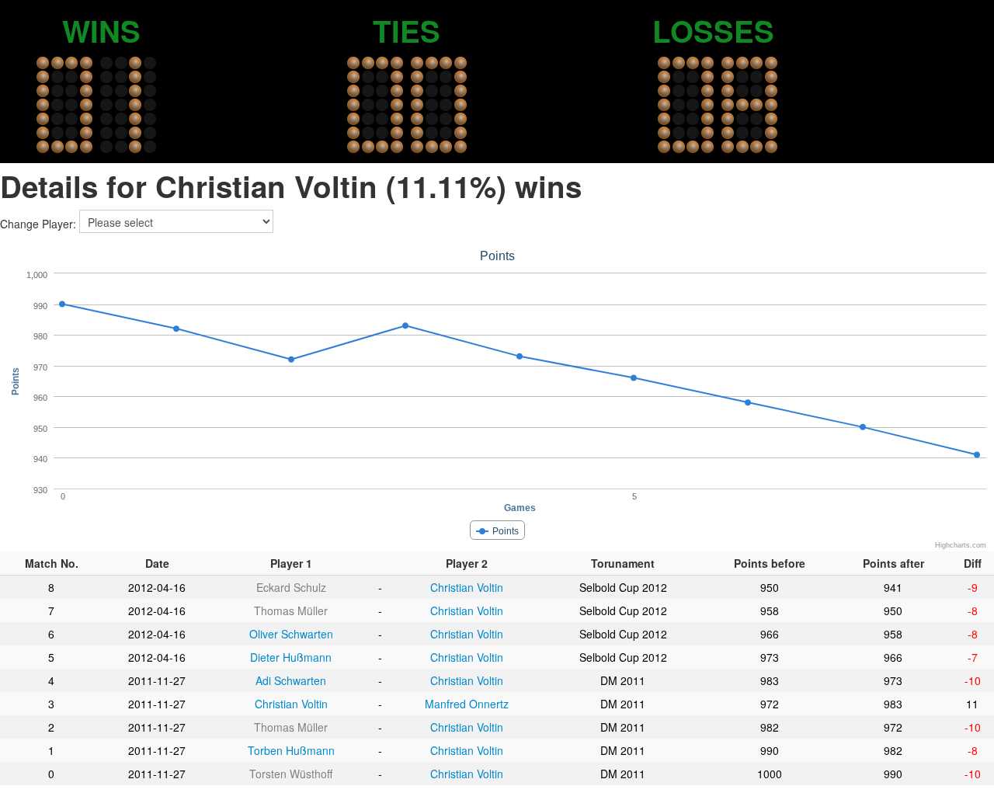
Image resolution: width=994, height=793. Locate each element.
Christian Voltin (466, 587)
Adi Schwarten (290, 680)
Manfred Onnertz (467, 703)
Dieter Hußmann (291, 657)
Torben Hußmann (291, 750)
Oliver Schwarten (291, 634)
